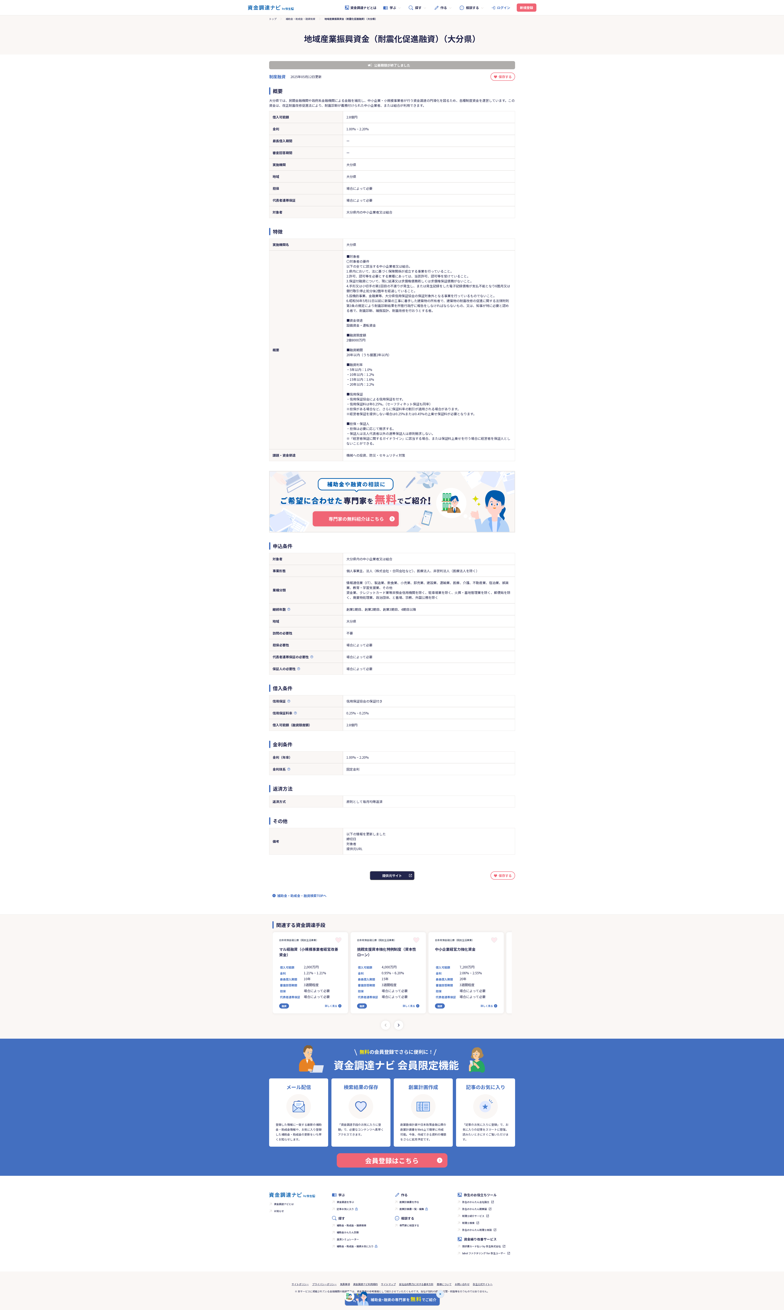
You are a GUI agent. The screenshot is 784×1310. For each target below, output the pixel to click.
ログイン (503, 7)
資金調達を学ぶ (345, 1202)
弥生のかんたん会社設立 (475, 1202)
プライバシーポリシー (324, 1284)
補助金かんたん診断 (348, 1232)
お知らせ (279, 1211)
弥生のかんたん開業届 (474, 1209)
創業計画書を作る (409, 1202)
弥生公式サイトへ (483, 1284)
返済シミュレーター (348, 1239)
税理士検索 (468, 1223)
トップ (273, 18)
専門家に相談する (409, 1225)
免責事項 (345, 1284)
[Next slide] (399, 1025)
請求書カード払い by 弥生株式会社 (481, 1246)
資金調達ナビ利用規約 (365, 1284)
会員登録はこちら (392, 1160)
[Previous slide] (385, 1025)
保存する (505, 76)
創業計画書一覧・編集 (411, 1209)
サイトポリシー (300, 1284)
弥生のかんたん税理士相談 (477, 1230)
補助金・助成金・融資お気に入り (355, 1246)
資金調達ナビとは (363, 7)
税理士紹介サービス (473, 1216)
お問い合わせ (462, 1284)
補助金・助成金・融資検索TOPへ (302, 895)
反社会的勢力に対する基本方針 (416, 1284)
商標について (444, 1284)
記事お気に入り (345, 1209)
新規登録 (526, 7)
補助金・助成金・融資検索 (300, 18)
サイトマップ (388, 1284)
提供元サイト (392, 875)
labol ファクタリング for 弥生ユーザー (483, 1253)
